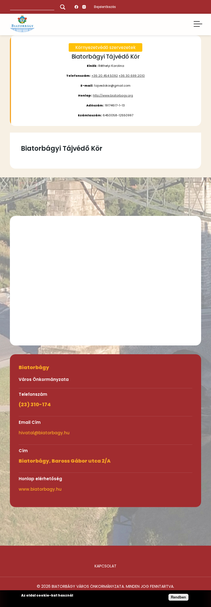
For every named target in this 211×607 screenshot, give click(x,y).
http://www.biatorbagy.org (113, 95)
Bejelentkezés (105, 6)
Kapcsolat (105, 566)
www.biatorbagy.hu (40, 489)
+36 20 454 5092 (104, 75)
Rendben (178, 597)
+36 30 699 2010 (132, 75)
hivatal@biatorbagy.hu (44, 433)
